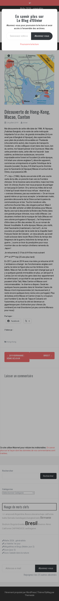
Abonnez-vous (42, 36)
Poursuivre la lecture (29, 44)
